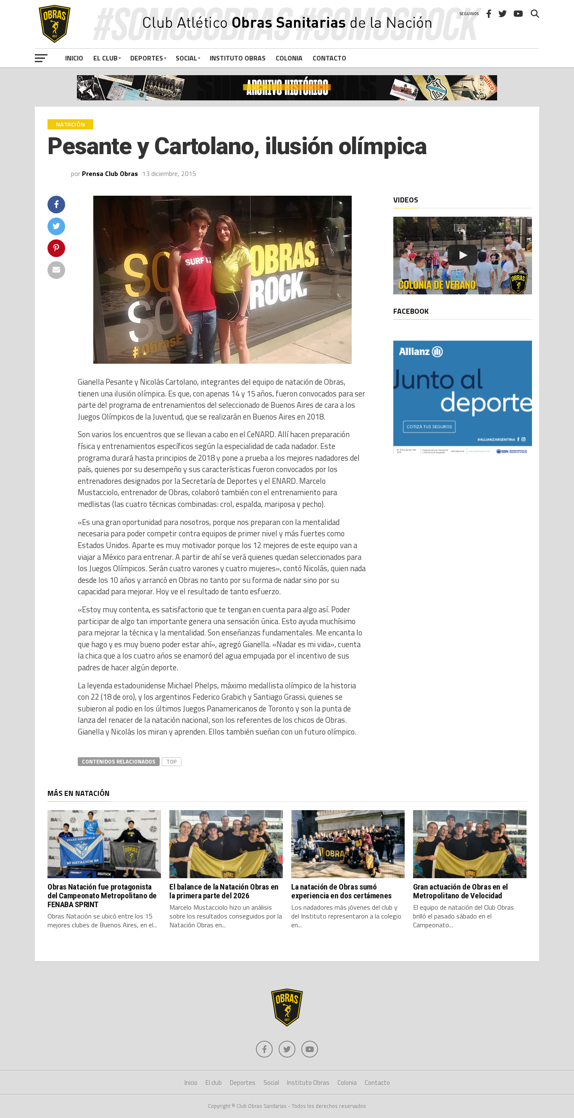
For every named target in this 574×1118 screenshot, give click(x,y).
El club (105, 58)
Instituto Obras (238, 58)
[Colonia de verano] (462, 256)
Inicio (74, 58)
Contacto (329, 58)
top (171, 761)
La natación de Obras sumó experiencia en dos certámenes (341, 891)
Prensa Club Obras (110, 173)
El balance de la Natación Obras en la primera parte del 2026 (224, 891)
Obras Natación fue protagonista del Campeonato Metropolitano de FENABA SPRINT (102, 895)
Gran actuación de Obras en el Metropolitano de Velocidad (460, 891)
